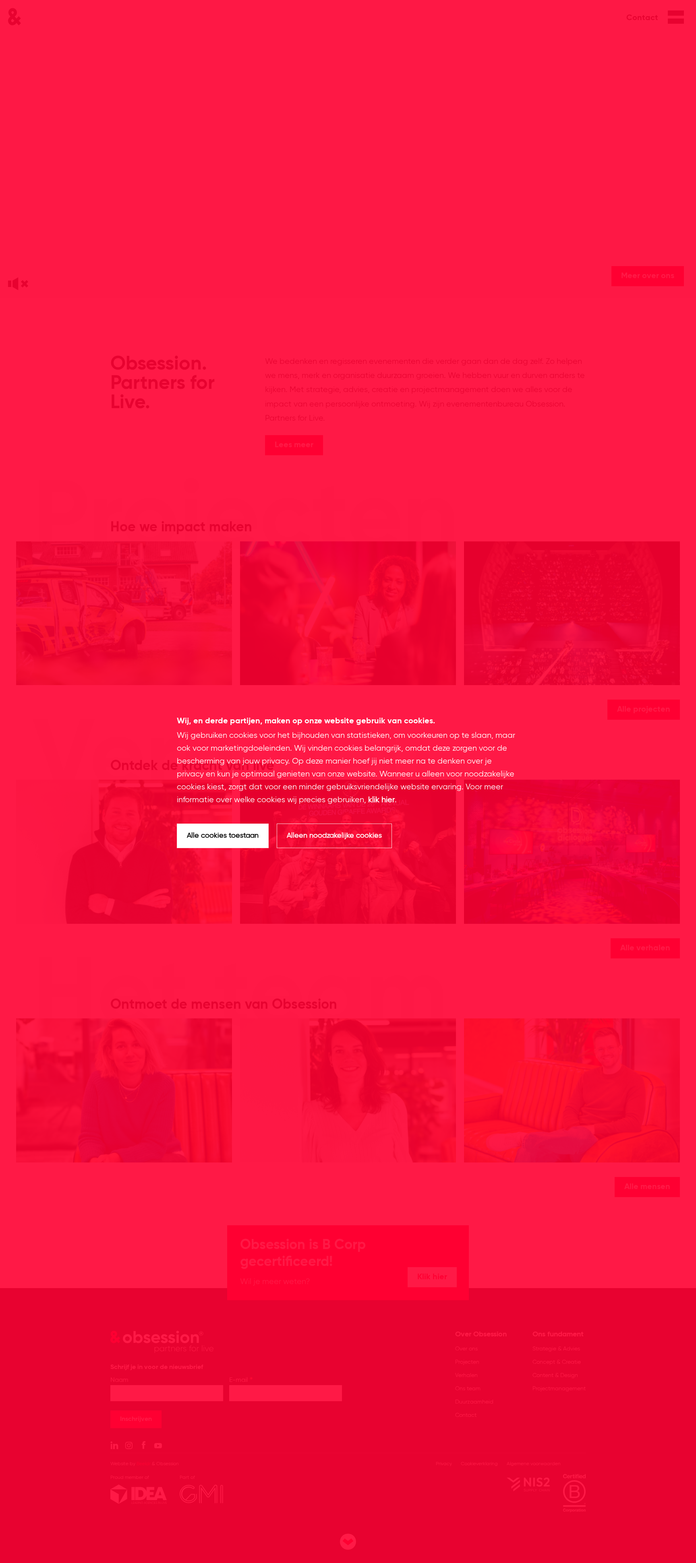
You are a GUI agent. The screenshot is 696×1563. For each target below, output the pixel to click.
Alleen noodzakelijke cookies (334, 835)
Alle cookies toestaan (223, 835)
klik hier (381, 800)
